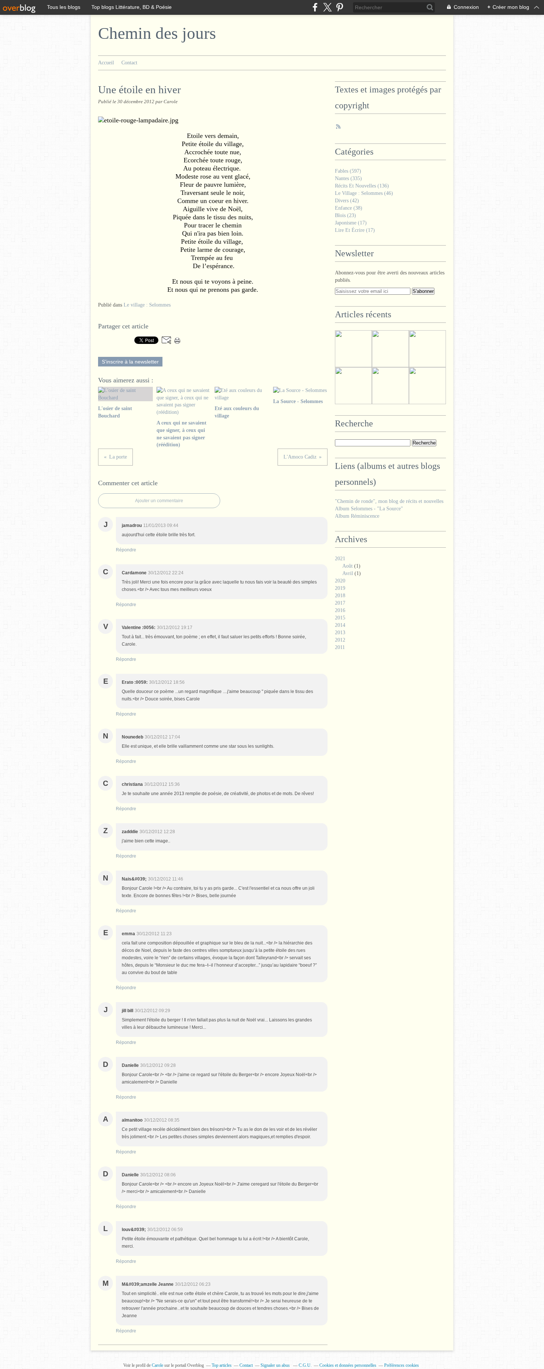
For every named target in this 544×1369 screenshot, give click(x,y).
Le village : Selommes (147, 305)
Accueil (106, 62)
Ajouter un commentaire (159, 500)
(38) (348, 208)
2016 (340, 610)
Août (347, 566)
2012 (340, 640)
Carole (158, 1365)
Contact (129, 62)
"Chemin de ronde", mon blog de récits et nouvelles (389, 501)
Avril (347, 573)
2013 (340, 632)
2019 (340, 588)
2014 (340, 625)
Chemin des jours (157, 33)
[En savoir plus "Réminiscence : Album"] (353, 348)
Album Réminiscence (357, 516)
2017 (340, 603)
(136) (362, 186)
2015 (340, 618)
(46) (364, 193)
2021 (340, 558)
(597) (348, 171)
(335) (348, 178)
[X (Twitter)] (327, 7)
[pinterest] (339, 7)
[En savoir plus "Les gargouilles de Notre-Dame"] (390, 385)
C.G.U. (305, 1365)
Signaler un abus (276, 1365)
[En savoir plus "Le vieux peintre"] (390, 348)
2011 (340, 647)
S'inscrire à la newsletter (130, 362)
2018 (340, 595)
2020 (340, 581)
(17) (351, 223)
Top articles (222, 1365)
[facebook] (315, 7)
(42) (347, 200)
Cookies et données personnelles (347, 1365)
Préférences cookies (401, 1365)
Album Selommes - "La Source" (369, 508)
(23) (345, 215)
